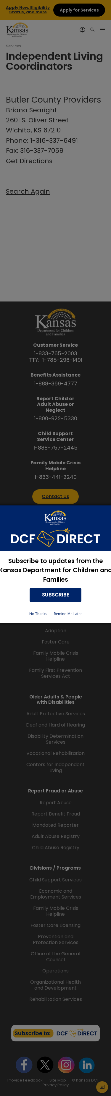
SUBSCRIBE (55, 594)
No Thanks (38, 613)
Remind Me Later (68, 613)
